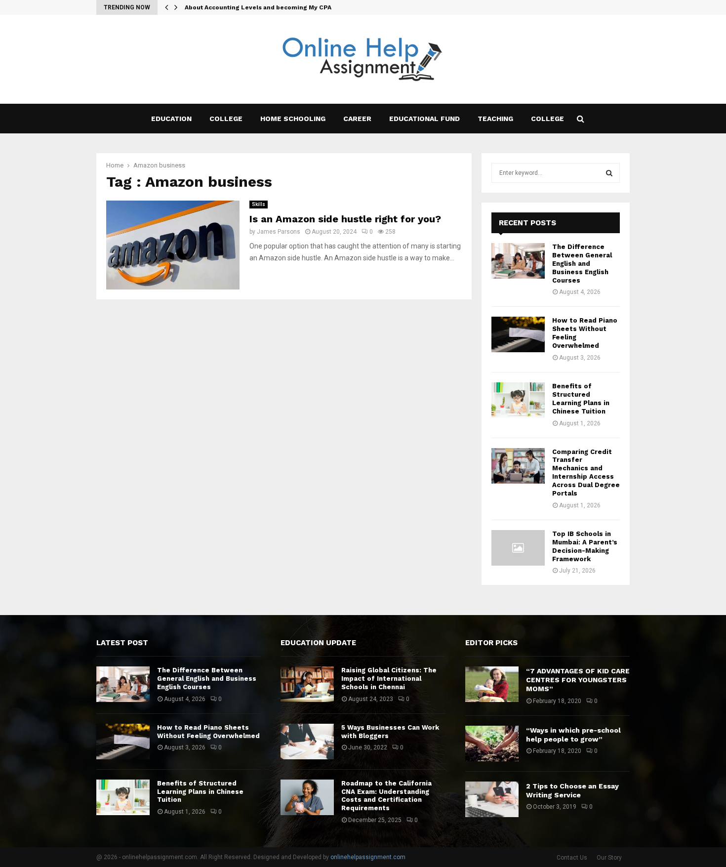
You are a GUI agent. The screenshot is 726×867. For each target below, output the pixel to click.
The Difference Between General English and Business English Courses (582, 263)
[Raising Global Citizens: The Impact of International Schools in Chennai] (307, 684)
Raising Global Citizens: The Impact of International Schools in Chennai (389, 678)
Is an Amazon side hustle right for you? (345, 219)
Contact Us (572, 857)
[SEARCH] (609, 173)
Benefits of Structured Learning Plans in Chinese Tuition (580, 398)
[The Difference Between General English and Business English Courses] (518, 261)
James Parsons (278, 231)
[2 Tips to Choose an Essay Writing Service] (492, 799)
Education (171, 119)
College (225, 119)
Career (357, 119)
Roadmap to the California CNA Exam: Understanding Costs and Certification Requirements (386, 796)
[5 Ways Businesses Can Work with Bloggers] (307, 741)
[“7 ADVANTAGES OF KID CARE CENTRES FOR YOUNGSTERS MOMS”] (492, 684)
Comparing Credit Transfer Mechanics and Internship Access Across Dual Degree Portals (586, 472)
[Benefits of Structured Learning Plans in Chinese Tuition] (518, 400)
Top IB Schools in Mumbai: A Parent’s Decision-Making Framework (584, 546)
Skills (258, 204)
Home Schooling (292, 119)
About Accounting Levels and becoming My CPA (258, 7)
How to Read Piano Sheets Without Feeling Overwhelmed (208, 732)
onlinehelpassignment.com (367, 857)
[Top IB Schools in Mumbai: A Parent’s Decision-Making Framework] (518, 548)
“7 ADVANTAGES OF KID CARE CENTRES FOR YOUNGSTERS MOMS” (578, 680)
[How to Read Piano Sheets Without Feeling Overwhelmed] (518, 334)
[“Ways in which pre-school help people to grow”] (492, 743)
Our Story (609, 857)
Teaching (495, 119)
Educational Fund (424, 119)
